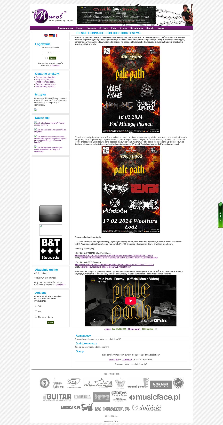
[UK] (46, 36)
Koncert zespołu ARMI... (45, 77)
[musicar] (77, 411)
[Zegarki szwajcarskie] (146, 411)
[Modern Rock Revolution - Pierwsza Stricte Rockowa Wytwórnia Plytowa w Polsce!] (44, 388)
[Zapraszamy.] (120, 388)
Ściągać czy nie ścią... (45, 79)
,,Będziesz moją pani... (45, 82)
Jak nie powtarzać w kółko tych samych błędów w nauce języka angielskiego (48, 151)
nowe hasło (55, 66)
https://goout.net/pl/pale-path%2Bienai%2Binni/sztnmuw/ (105, 267)
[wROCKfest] (73, 388)
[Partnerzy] (138, 388)
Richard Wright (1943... (45, 86)
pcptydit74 (61, 285)
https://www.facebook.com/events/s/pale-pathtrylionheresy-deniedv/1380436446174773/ (114, 255)
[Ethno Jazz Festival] (58, 388)
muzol (108, 329)
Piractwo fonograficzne (45, 84)
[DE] (51, 36)
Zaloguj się (114, 359)
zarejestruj (127, 359)
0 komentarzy (134, 329)
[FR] (55, 36)
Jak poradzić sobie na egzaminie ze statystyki (50, 133)
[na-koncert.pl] (112, 411)
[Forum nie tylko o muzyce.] (98, 388)
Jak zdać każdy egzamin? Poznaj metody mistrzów (49, 126)
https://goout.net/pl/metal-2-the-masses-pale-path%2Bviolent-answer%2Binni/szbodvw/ (119, 258)
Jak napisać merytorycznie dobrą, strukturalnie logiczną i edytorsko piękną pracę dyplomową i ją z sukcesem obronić (50, 141)
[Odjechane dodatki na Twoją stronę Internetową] (50, 221)
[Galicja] (119, 401)
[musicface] (154, 401)
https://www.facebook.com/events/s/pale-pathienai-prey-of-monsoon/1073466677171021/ (114, 265)
